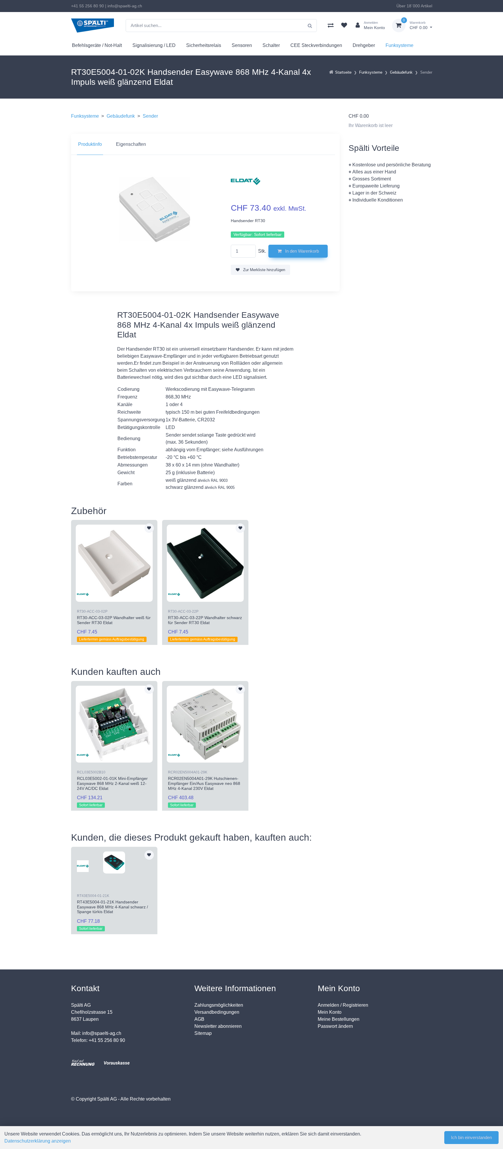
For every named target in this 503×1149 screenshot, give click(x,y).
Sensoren (242, 45)
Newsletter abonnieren (218, 1026)
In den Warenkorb (301, 251)
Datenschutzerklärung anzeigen (37, 1140)
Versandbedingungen (216, 1012)
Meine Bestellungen (338, 1019)
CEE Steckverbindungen (316, 45)
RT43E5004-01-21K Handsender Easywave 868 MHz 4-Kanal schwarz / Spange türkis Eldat (112, 907)
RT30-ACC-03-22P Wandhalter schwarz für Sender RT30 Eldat (205, 620)
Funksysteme (399, 45)
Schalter (271, 45)
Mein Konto (329, 1012)
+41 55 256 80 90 (87, 6)
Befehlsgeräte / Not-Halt (97, 45)
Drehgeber (364, 45)
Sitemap (203, 1033)
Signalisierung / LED (154, 45)
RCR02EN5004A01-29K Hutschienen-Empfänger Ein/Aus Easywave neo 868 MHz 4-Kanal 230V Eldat (204, 783)
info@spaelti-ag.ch (124, 6)
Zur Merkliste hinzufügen (263, 270)
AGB (199, 1019)
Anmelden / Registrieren (343, 1005)
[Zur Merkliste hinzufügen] (149, 528)
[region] (205, 144)
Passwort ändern (335, 1026)
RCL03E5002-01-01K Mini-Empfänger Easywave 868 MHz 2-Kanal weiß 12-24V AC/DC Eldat (112, 783)
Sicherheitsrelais (203, 45)
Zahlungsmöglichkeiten (218, 1005)
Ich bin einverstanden (471, 1137)
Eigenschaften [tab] (131, 144)
